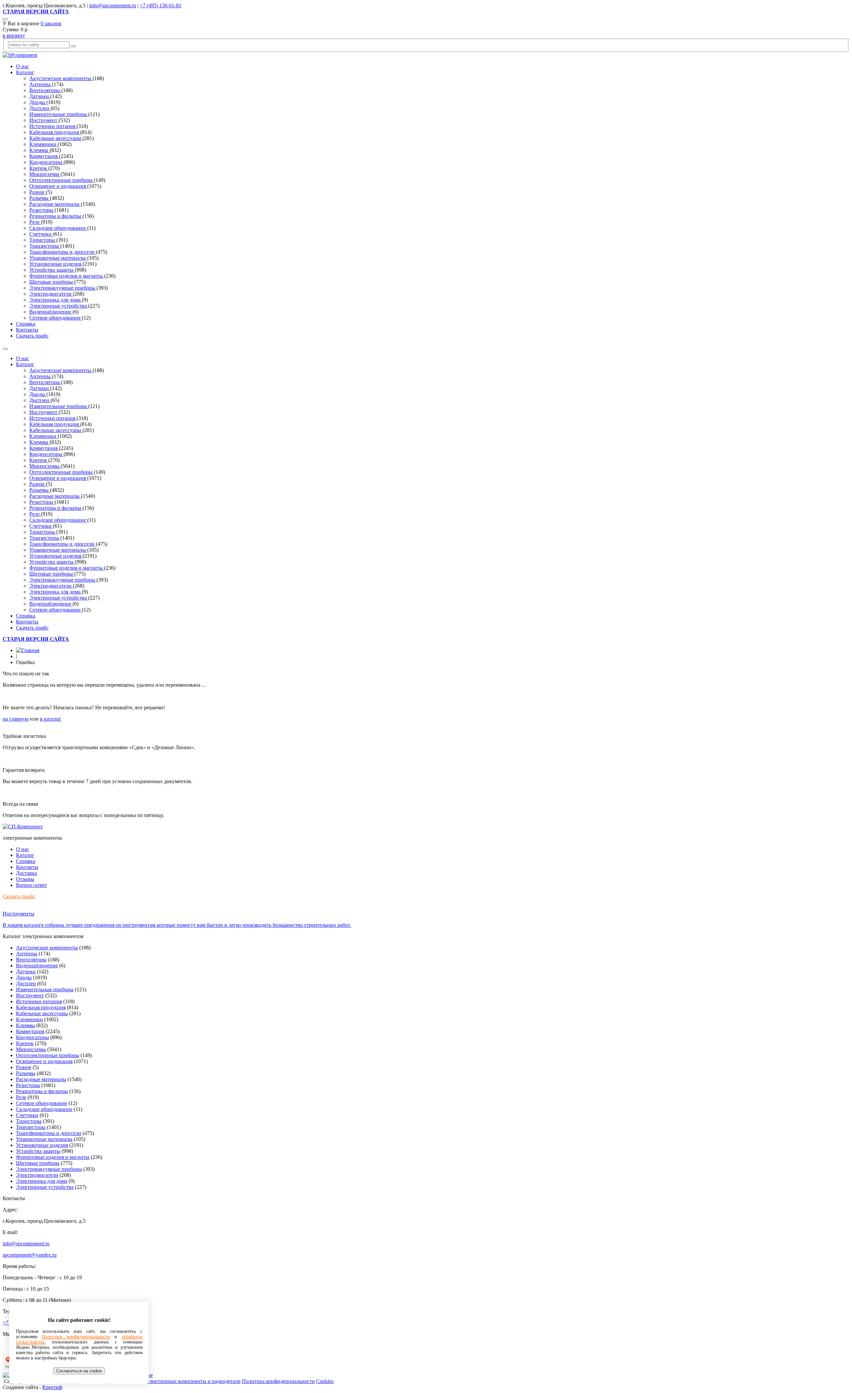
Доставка (26, 873)
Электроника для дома (55, 300)
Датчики (39, 96)
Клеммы (39, 150)
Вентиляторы (45, 90)
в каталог (50, 719)
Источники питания (53, 126)
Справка (25, 324)
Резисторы (42, 210)
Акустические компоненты (61, 78)
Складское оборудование (58, 228)
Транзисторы (44, 246)
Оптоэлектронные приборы (61, 180)
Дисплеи (40, 108)
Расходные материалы (55, 204)
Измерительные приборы (58, 114)
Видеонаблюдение (51, 312)
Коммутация (44, 156)
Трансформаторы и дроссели (62, 252)
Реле (35, 222)
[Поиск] (5, 19)
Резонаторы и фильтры (56, 216)
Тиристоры (42, 240)
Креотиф (52, 1387)
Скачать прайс (32, 336)
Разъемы (39, 198)
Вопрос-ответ (31, 885)
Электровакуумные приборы (63, 288)
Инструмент (44, 120)
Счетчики (41, 234)
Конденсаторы (46, 162)
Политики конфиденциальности (76, 1336)
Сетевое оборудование (55, 318)
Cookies (324, 1381)
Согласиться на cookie (79, 1370)
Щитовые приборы (51, 282)
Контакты (27, 330)
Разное (37, 192)
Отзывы (25, 879)
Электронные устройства (58, 306)
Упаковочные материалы (58, 258)
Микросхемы (45, 174)
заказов (51, 23)
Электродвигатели (51, 294)
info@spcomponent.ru (112, 5)
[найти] (73, 46)
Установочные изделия (56, 264)
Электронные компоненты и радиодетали (193, 1381)
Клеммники (43, 144)
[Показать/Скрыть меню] (5, 349)
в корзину (14, 35)
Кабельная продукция (54, 132)
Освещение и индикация (58, 186)
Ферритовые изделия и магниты (66, 276)
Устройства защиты (52, 270)
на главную (16, 719)
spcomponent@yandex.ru (30, 1255)
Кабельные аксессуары (56, 138)
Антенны (40, 84)
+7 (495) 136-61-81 (160, 5)
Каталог (25, 72)
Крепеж (38, 168)
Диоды (37, 102)
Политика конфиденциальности (278, 1381)
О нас (22, 66)
